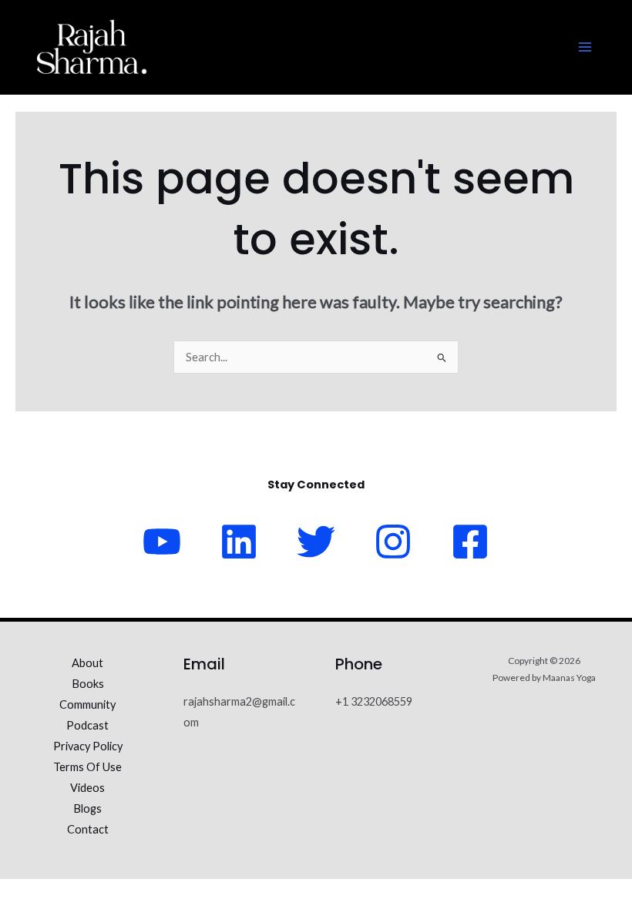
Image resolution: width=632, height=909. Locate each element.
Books (88, 683)
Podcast (87, 725)
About (87, 662)
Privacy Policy (88, 746)
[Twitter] (316, 541)
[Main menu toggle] (585, 47)
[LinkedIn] (239, 541)
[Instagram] (393, 541)
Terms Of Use (87, 766)
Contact (88, 829)
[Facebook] (470, 541)
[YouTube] (162, 541)
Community (87, 704)
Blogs (87, 808)
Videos (87, 787)
